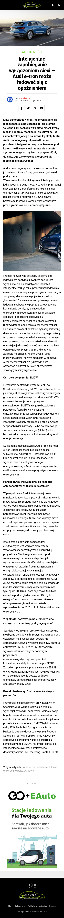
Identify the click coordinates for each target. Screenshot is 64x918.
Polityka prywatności (37, 906)
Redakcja (25, 98)
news (31, 770)
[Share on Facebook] (21, 108)
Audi (25, 767)
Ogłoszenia (20, 906)
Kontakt (52, 906)
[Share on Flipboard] (35, 108)
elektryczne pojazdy (14, 770)
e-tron (32, 767)
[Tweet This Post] (28, 108)
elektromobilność (47, 767)
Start (10, 906)
